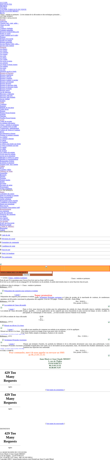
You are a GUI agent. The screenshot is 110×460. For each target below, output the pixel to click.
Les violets (3, 59)
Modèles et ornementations (9, 159)
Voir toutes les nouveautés (55, 423)
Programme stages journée (9, 201)
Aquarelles (3, 173)
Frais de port (6, 250)
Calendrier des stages (7, 194)
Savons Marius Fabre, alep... (9, 44)
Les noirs (3, 68)
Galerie (2, 230)
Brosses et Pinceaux (7, 73)
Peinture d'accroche (6, 39)
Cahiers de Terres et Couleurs (10, 130)
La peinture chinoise (7, 139)
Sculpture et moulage (7, 163)
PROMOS (3, 6)
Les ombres (4, 66)
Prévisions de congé (8, 239)
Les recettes (4, 221)
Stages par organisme (7, 204)
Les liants (3, 216)
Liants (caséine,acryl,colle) (9, 35)
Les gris (2, 70)
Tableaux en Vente (6, 171)
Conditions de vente (8, 246)
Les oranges (4, 52)
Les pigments (4, 211)
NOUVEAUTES (6, 4)
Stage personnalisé (6, 197)
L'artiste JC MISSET (7, 226)
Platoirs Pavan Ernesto (7, 113)
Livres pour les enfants (7, 154)
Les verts (3, 56)
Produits (3, 20)
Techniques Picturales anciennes (51, 297)
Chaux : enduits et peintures (9, 125)
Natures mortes (5, 180)
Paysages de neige (6, 185)
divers (2, 132)
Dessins (2, 176)
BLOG (2, 13)
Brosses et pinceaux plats (8, 85)
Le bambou (4, 142)
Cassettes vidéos (5, 170)
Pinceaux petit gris (6, 95)
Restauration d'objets (7, 161)
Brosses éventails (6, 89)
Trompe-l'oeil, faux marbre (9, 164)
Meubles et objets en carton (9, 157)
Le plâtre (3, 149)
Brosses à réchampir (7, 82)
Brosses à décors (5, 77)
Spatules (3, 114)
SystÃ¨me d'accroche (7, 223)
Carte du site (6, 235)
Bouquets (3, 175)
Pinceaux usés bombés (7, 97)
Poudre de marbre (6, 40)
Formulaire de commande (10, 242)
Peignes (2, 111)
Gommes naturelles (6, 30)
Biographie (4, 228)
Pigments (3, 47)
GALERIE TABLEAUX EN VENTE (13, 9)
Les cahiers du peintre (7, 152)
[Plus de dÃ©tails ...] (109, 306)
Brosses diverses (5, 83)
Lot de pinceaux (5, 92)
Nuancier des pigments (7, 214)
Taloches (3, 116)
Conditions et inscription (8, 202)
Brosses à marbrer (6, 78)
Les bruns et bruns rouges (8, 64)
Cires (2, 27)
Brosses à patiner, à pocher (9, 80)
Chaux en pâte (5, 25)
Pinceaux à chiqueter (7, 94)
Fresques (3, 178)
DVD (2, 168)
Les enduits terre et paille (8, 126)
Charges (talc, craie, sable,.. (9, 23)
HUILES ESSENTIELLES (9, 32)
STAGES (3, 8)
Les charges (4, 218)
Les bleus (3, 58)
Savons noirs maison (7, 46)
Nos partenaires (7, 257)
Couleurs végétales (6, 28)
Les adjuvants (4, 219)
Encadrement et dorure (7, 133)
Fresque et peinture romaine (9, 135)
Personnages (4, 187)
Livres (2, 120)
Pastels (2, 182)
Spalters (2, 101)
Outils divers (4, 109)
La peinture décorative (7, 123)
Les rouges (3, 54)
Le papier (3, 147)
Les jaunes (3, 51)
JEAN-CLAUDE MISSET (9, 11)
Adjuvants (3, 21)
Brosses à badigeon (6, 75)
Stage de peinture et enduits (9, 195)
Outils (2, 102)
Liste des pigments (6, 213)
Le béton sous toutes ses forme (10, 144)
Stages (2, 192)
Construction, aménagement (9, 128)
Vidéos (2, 166)
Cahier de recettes (6, 121)
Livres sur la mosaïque (7, 156)
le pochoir (3, 151)
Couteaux (3, 104)
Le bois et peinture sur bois (9, 145)
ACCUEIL (4, 2)
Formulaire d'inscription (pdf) (10, 207)
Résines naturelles (6, 42)
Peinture (3, 37)
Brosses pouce (5, 90)
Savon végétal (5, 99)
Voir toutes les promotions (55, 390)
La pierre (3, 140)
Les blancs (3, 49)
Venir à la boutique (8, 253)
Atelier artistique (5, 199)
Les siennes (4, 63)
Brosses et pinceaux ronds (9, 87)
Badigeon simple (5, 225)
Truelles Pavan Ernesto (8, 118)
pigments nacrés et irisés (8, 71)
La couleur (3, 137)
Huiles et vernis (5, 33)
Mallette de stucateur (7, 108)
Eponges (3, 106)
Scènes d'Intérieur (6, 188)
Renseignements (5, 209)
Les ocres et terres (6, 61)
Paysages (3, 183)
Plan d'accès (4, 206)
